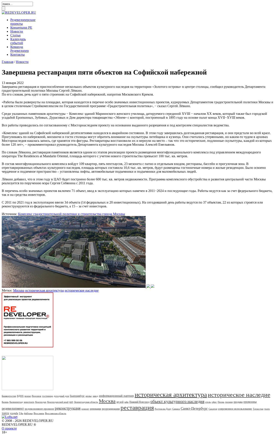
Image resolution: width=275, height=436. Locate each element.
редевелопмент (13, 408)
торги (5, 413)
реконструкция (68, 408)
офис (214, 402)
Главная (7, 62)
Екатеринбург (77, 395)
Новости (16, 31)
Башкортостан (9, 396)
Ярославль (39, 413)
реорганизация (111, 408)
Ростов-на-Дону (163, 409)
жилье (89, 396)
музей (120, 401)
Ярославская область (55, 413)
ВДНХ (20, 396)
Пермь (221, 402)
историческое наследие (82, 290)
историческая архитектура (44, 290)
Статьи (15, 35)
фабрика (28, 413)
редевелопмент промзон (39, 408)
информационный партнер (116, 395)
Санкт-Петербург (194, 408)
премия (229, 402)
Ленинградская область (86, 402)
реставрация (137, 407)
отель (208, 402)
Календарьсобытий (18, 41)
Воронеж (36, 396)
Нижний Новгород (139, 401)
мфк (126, 402)
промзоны (250, 401)
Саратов (213, 409)
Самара (176, 409)
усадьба (14, 413)
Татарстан (258, 409)
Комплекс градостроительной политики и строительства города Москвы (71, 214)
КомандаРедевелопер (19, 48)
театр (267, 409)
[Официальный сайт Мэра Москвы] (78, 286)
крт (71, 401)
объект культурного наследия (177, 401)
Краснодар (40, 402)
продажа (238, 401)
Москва (18, 290)
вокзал (27, 396)
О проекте (9, 428)
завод (95, 396)
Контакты (17, 54)
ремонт (85, 409)
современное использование (235, 408)
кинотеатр (29, 402)
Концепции (21, 27)
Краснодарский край (58, 402)
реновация (95, 408)
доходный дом (61, 396)
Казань (5, 402)
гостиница (47, 396)
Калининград (16, 402)
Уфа (21, 413)
